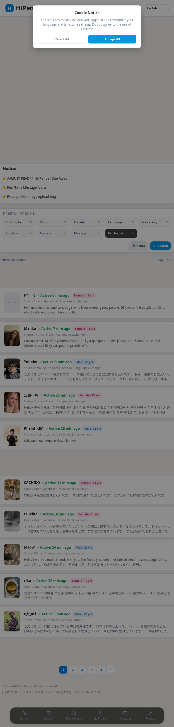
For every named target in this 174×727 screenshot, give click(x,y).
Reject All (62, 39)
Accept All (112, 39)
